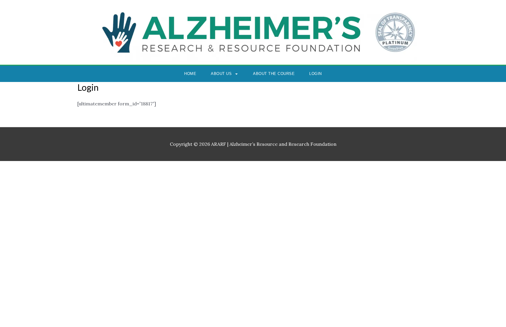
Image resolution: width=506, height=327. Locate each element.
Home (190, 73)
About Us (221, 73)
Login (315, 73)
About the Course (274, 73)
